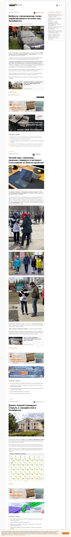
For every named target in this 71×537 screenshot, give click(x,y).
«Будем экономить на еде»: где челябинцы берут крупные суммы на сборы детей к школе (55, 31)
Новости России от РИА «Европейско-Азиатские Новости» (13, 5)
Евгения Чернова (40, 12)
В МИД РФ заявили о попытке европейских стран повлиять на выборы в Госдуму (27, 141)
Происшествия (11, 94)
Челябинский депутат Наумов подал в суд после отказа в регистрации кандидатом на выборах (26, 389)
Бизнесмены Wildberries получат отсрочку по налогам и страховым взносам (25, 528)
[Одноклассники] (38, 97)
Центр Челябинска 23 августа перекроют (20, 391)
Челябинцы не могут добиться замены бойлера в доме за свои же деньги (55, 19)
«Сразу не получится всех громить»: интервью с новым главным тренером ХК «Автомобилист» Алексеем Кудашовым (54, 36)
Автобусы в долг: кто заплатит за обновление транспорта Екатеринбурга (55, 27)
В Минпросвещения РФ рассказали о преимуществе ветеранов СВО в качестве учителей (26, 520)
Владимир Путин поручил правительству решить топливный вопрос (26, 137)
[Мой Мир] (42, 97)
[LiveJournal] (43, 97)
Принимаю (65, 533)
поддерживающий (28, 202)
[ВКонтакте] (37, 97)
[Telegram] (40, 97)
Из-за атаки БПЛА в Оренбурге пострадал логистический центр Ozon (26, 144)
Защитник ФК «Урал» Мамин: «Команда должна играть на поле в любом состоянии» (55, 15)
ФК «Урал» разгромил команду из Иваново (20, 393)
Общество (17, 94)
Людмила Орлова (40, 401)
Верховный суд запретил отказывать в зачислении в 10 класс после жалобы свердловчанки (26, 386)
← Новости (11, 151)
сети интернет (28, 323)
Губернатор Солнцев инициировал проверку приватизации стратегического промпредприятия (55, 24)
